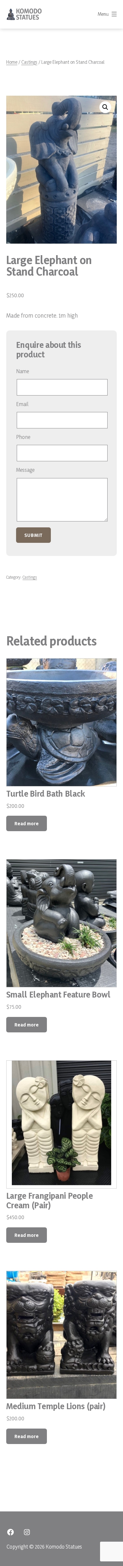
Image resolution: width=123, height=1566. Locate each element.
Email (22, 404)
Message (25, 470)
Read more (26, 823)
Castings (29, 62)
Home (11, 62)
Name (22, 371)
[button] (105, 107)
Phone (23, 437)
